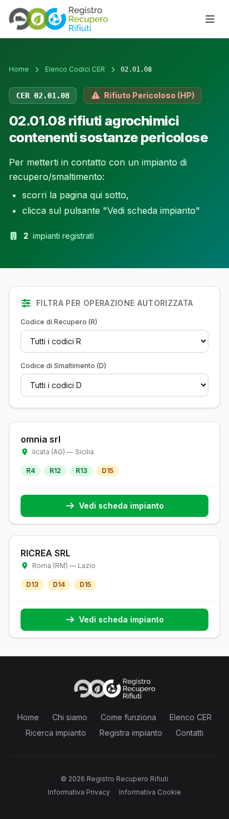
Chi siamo (69, 717)
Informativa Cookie (150, 792)
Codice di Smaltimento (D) (63, 365)
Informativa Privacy (79, 792)
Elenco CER (191, 717)
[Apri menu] (210, 19)
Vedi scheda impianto (121, 505)
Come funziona (128, 717)
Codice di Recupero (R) (59, 322)
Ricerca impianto (56, 732)
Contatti (189, 732)
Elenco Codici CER (75, 69)
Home (19, 69)
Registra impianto (130, 732)
